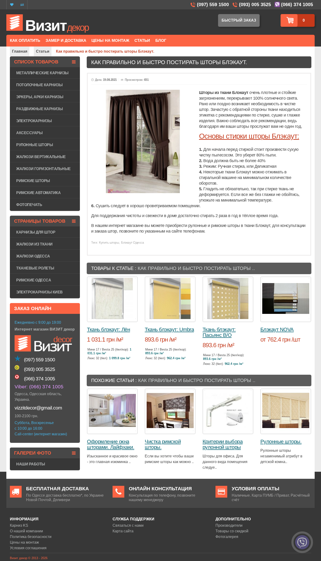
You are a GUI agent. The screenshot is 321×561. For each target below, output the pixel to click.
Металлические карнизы (42, 73)
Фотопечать (29, 205)
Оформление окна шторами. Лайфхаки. (110, 444)
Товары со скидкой (231, 531)
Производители (229, 525)
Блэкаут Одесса (132, 242)
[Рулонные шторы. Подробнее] (285, 410)
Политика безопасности (30, 537)
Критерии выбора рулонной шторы (223, 444)
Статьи (142, 40)
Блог (160, 40)
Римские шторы (33, 181)
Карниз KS (19, 525)
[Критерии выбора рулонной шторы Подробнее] (227, 410)
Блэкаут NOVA (277, 329)
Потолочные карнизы (39, 85)
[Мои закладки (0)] (12, 4)
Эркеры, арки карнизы (39, 97)
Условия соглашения (28, 548)
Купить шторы (109, 242)
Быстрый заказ (239, 20)
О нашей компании (26, 531)
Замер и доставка (66, 40)
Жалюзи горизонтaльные (43, 169)
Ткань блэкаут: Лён (108, 329)
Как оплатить (25, 40)
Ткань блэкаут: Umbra (169, 329)
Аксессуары (29, 133)
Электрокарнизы (34, 121)
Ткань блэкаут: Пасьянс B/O (219, 332)
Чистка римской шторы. (163, 444)
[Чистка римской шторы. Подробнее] (170, 410)
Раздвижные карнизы (39, 109)
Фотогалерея (226, 537)
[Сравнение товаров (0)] (22, 4)
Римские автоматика (38, 193)
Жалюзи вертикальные (41, 157)
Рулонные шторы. (281, 441)
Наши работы (30, 464)
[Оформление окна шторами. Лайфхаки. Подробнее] (112, 410)
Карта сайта (123, 531)
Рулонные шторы (34, 145)
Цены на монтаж (24, 542)
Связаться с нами (128, 525)
